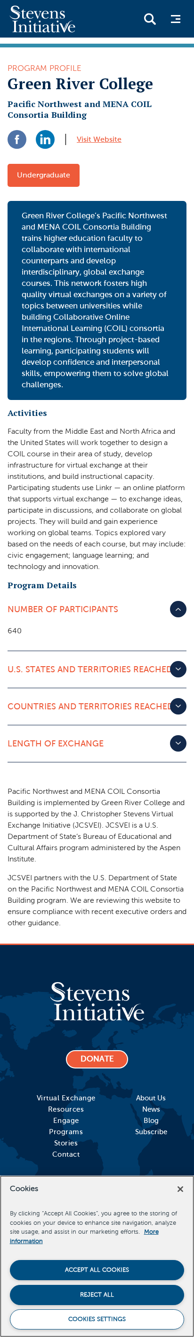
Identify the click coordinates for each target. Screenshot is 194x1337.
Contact (66, 1154)
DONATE (97, 1058)
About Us (151, 1098)
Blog (151, 1120)
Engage (66, 1120)
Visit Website (99, 139)
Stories (66, 1143)
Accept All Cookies (97, 1270)
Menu (174, 19)
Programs (66, 1132)
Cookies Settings (97, 1319)
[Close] (180, 1189)
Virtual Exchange (66, 1098)
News (151, 1109)
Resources (66, 1109)
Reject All (97, 1294)
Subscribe (151, 1132)
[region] (97, 1256)
